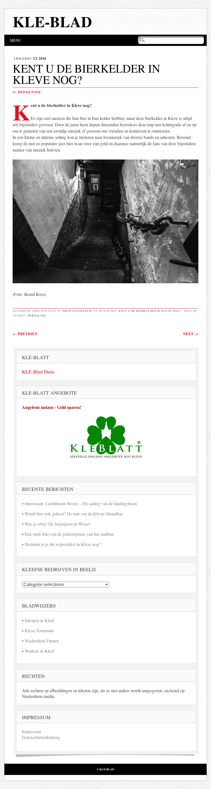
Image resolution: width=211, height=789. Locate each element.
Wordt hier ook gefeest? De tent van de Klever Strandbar (74, 513)
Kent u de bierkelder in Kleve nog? (149, 311)
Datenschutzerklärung (41, 737)
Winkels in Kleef (39, 651)
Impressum (31, 731)
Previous (25, 334)
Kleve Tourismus (39, 630)
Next (190, 334)
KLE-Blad (52, 21)
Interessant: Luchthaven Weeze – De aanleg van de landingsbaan (81, 503)
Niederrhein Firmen (42, 641)
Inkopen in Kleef (39, 620)
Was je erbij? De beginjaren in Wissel (57, 524)
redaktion (29, 92)
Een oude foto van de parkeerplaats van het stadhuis (69, 534)
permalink (37, 315)
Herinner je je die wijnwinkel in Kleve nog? (63, 544)
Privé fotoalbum (77, 311)
